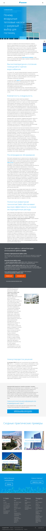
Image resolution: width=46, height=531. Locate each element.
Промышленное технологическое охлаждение (17, 514)
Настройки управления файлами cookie (14, 281)
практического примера (27, 57)
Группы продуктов (38, 504)
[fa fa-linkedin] (39, 528)
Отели (15, 511)
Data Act (25, 529)
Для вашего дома (17, 502)
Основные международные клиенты (28, 508)
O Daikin (5, 502)
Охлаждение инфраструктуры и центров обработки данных (17, 520)
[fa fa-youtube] (41, 528)
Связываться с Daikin (28, 503)
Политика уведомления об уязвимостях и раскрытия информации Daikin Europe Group (39, 518)
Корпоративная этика (19, 529)
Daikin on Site (10, 162)
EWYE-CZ (18, 80)
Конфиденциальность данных (8, 529)
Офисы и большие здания (17, 507)
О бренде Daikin (6, 503)
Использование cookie (18, 527)
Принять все (9, 276)
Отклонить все (20, 276)
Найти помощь (28, 505)
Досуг (15, 509)
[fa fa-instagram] (43, 528)
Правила (11, 527)
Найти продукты (39, 502)
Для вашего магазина (16, 504)
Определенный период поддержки (39, 512)
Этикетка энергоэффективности (39, 508)
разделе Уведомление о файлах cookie (14, 272)
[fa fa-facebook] (35, 528)
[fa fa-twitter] (37, 528)
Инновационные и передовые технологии (6, 512)
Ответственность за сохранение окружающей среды (6, 507)
